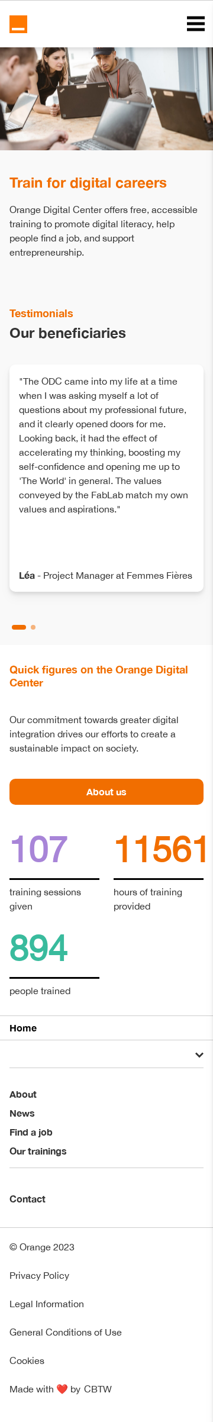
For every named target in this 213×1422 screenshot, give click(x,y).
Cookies (26, 1360)
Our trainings (38, 1150)
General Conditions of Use (65, 1332)
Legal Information (46, 1303)
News (22, 1112)
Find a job (31, 1131)
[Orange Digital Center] (18, 24)
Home (23, 1027)
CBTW (98, 1389)
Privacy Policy (39, 1275)
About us (106, 791)
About (23, 1093)
